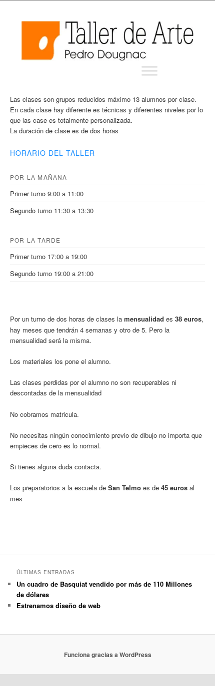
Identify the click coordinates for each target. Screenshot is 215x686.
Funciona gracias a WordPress (108, 654)
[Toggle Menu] (150, 70)
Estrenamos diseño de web (58, 605)
